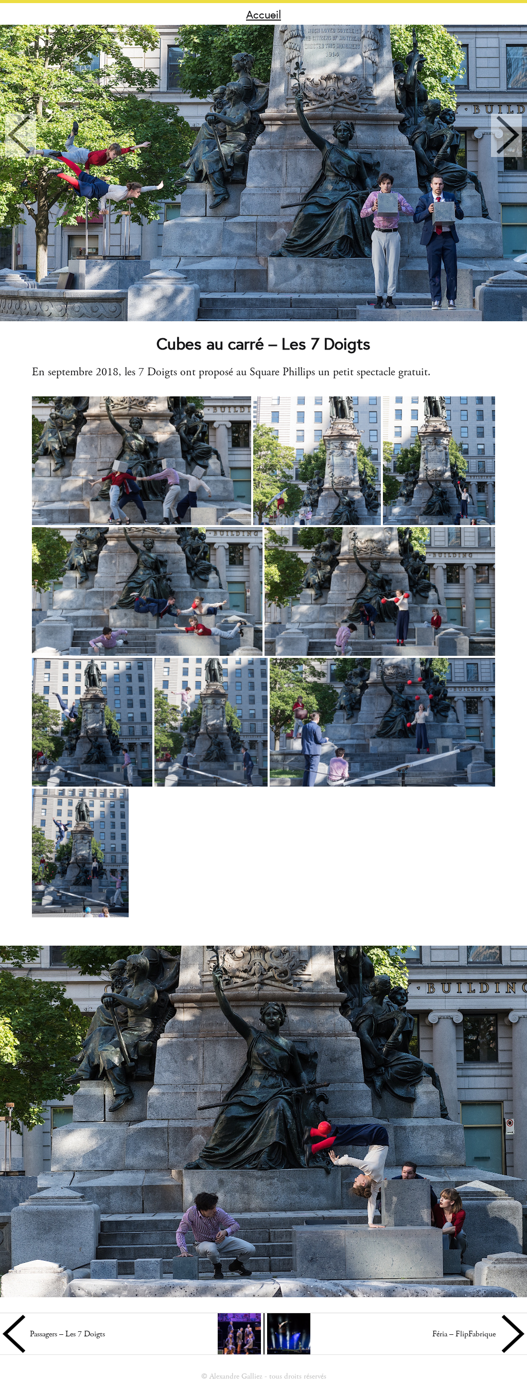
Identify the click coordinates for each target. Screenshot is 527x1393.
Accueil (263, 14)
